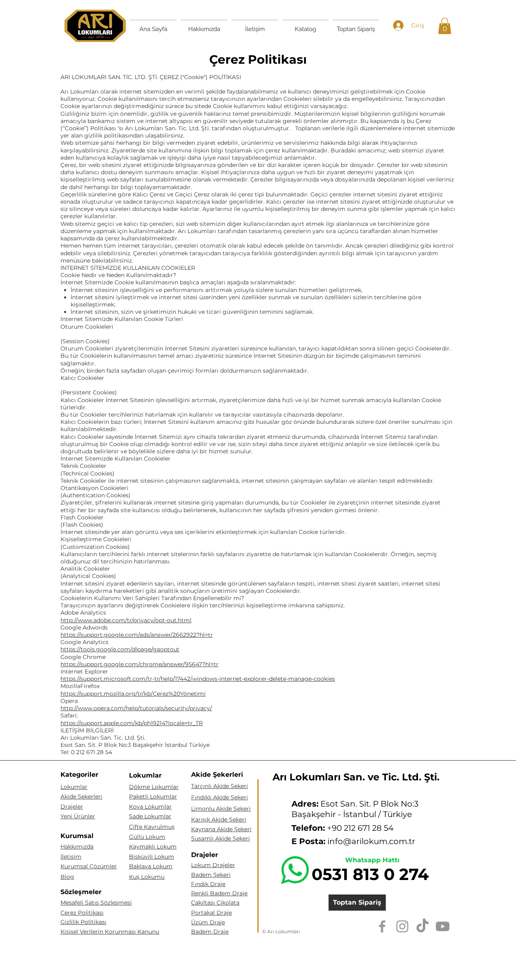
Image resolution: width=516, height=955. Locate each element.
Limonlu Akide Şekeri (221, 808)
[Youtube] (443, 926)
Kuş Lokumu (146, 876)
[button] (445, 26)
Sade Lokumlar (150, 816)
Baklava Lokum (151, 866)
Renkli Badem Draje (219, 893)
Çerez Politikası (82, 912)
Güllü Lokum (147, 836)
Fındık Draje (208, 884)
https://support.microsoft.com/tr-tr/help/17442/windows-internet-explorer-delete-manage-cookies (197, 678)
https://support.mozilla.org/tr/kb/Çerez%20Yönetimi (133, 693)
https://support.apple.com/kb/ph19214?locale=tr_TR (131, 723)
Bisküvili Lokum (151, 856)
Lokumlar (73, 786)
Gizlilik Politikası (83, 922)
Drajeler (71, 806)
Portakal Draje (211, 912)
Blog (67, 876)
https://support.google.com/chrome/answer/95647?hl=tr (139, 664)
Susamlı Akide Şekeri (220, 838)
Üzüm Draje (208, 922)
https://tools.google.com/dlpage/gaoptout (119, 649)
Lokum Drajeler (213, 865)
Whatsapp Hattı (372, 860)
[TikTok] (422, 926)
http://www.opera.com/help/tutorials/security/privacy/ (136, 708)
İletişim (70, 856)
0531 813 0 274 (370, 874)
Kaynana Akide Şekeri (221, 829)
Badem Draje (210, 931)
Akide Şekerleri (81, 796)
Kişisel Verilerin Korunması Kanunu (109, 931)
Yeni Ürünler (77, 816)
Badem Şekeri (211, 874)
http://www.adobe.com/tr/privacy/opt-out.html (125, 620)
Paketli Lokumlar (153, 796)
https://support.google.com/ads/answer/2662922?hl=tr (136, 634)
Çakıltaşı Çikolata (215, 902)
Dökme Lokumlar (154, 786)
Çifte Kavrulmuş (152, 826)
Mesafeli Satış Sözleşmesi (96, 902)
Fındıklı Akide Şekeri (219, 797)
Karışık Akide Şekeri (218, 819)
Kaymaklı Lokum (153, 846)
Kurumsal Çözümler (88, 866)
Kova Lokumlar (150, 806)
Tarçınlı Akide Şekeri (219, 786)
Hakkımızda (77, 846)
